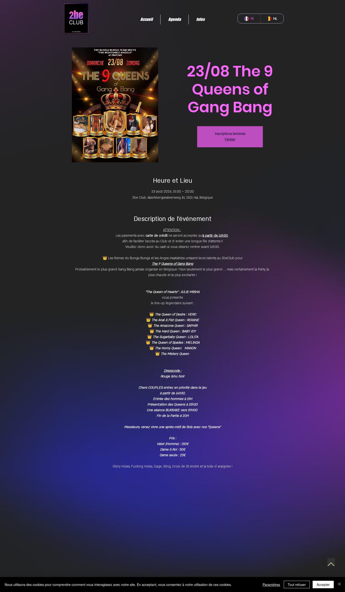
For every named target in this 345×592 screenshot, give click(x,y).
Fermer (230, 139)
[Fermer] (339, 584)
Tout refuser (297, 584)
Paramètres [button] (271, 584)
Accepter (323, 584)
